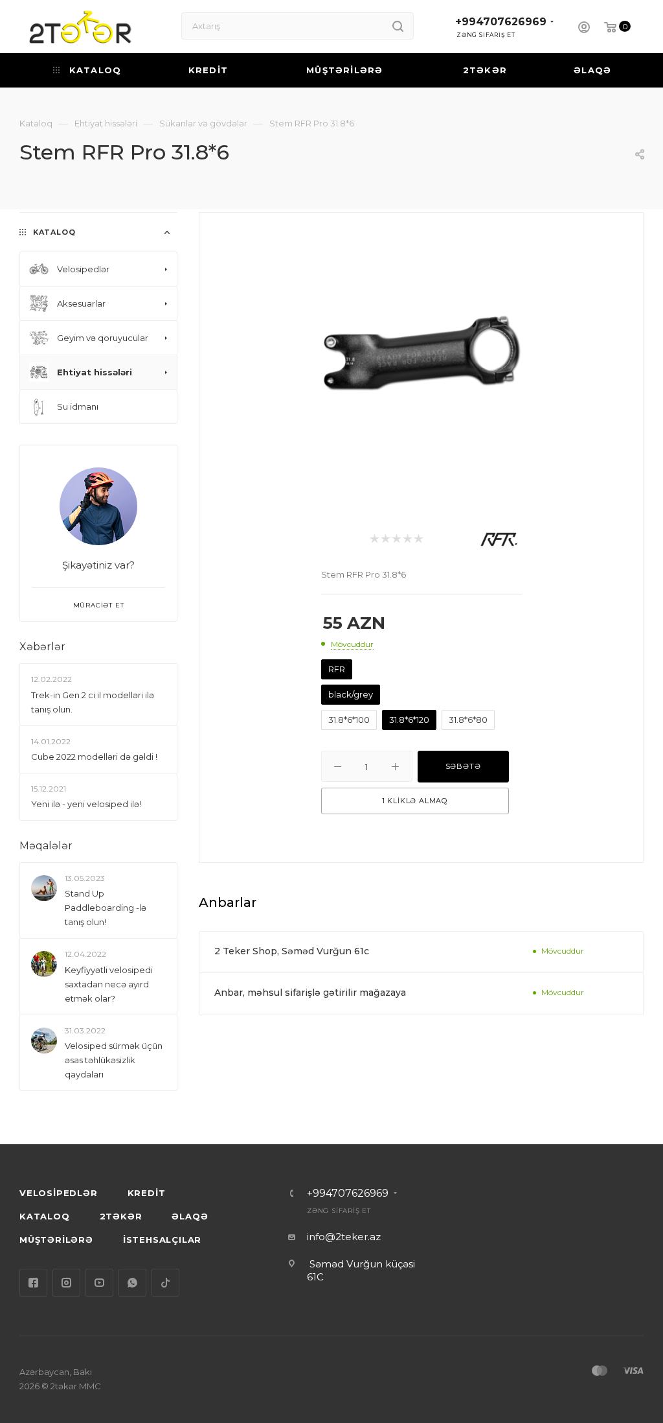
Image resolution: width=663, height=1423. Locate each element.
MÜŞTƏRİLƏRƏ (56, 1239)
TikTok (165, 1283)
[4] (406, 540)
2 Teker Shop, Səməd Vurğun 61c (291, 951)
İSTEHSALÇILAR (162, 1239)
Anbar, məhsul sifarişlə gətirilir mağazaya (310, 992)
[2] (384, 540)
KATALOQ (44, 1216)
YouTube (99, 1283)
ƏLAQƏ (190, 1216)
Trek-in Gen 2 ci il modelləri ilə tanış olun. (92, 702)
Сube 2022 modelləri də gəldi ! (94, 756)
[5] (417, 540)
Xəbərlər (42, 647)
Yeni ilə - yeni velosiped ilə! (86, 804)
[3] (395, 540)
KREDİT (147, 1193)
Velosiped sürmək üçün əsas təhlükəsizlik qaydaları (114, 1060)
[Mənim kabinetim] (584, 29)
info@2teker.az (344, 1236)
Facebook (33, 1283)
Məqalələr (46, 846)
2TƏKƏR (121, 1216)
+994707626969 (500, 22)
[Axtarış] (398, 26)
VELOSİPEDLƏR (58, 1193)
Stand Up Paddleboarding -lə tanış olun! (105, 908)
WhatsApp (132, 1283)
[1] (373, 540)
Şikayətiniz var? (98, 565)
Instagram (66, 1283)
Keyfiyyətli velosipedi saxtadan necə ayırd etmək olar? (109, 984)
